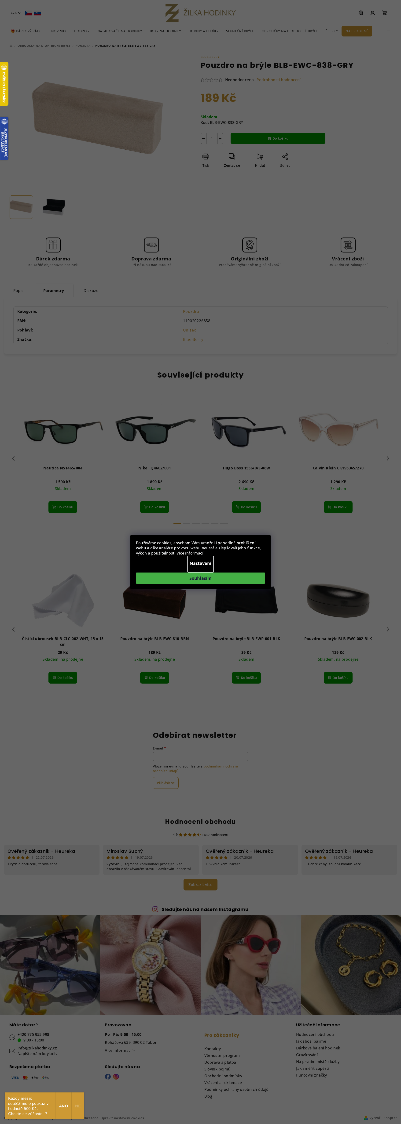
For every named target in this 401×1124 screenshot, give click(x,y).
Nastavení (200, 563)
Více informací (190, 553)
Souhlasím (200, 578)
